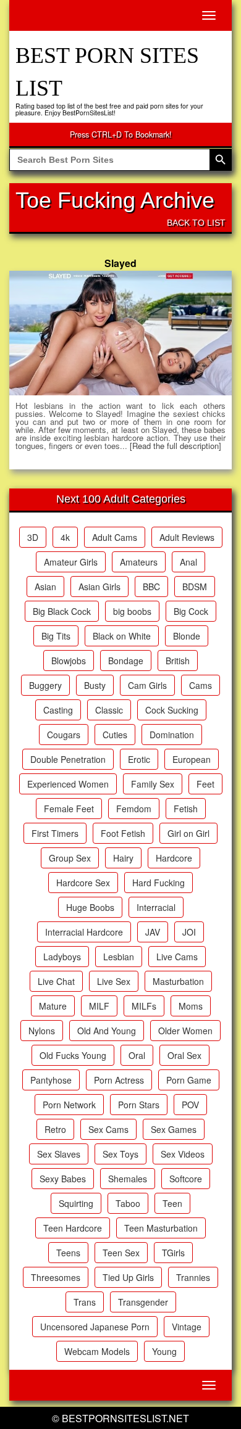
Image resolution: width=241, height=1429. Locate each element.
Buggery (45, 685)
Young (164, 1351)
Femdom (133, 808)
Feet (205, 784)
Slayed (120, 263)
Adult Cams (114, 537)
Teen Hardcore (72, 1228)
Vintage (186, 1326)
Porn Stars (138, 1104)
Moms (191, 1006)
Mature (53, 1006)
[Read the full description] (175, 445)
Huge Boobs (90, 907)
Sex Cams (108, 1129)
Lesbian (118, 956)
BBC (151, 586)
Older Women (185, 1030)
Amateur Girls (71, 562)
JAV (152, 932)
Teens (68, 1252)
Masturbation (178, 981)
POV (190, 1104)
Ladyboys (62, 956)
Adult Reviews (186, 537)
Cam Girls (147, 685)
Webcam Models (97, 1351)
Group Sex (70, 858)
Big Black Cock (62, 611)
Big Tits (55, 636)
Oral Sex (184, 1055)
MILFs (144, 1006)
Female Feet (69, 808)
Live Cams (177, 956)
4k (65, 537)
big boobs (132, 611)
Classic (109, 710)
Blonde (186, 636)
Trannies (193, 1277)
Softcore (185, 1178)
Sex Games (174, 1129)
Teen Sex (121, 1252)
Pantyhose (51, 1080)
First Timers (55, 833)
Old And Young (106, 1030)
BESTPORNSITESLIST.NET (125, 1418)
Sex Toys (120, 1154)
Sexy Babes (63, 1178)
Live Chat (56, 981)
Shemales (127, 1178)
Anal (188, 562)
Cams (200, 685)
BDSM (194, 586)
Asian (45, 586)
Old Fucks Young (73, 1055)
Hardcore (174, 858)
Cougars (63, 734)
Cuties (115, 734)
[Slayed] (120, 333)
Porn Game (188, 1080)
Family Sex (152, 784)
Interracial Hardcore (84, 932)
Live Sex (113, 981)
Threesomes (55, 1277)
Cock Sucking (171, 710)
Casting (58, 710)
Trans (85, 1302)
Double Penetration (68, 759)
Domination (172, 734)
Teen (172, 1203)
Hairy (123, 858)
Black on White (122, 636)
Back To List (196, 223)
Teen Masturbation (161, 1228)
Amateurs (139, 562)
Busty (95, 685)
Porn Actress (119, 1080)
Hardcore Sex (83, 882)
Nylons (41, 1030)
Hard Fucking (158, 882)
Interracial (156, 907)
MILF (99, 1006)
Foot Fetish (123, 833)
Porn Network (69, 1104)
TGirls (173, 1252)
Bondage (125, 660)
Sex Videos (183, 1154)
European (191, 759)
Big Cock (191, 611)
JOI (189, 932)
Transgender (143, 1302)
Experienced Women (68, 784)
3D (32, 537)
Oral (137, 1055)
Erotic (139, 759)
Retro (55, 1129)
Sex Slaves (58, 1154)
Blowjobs (68, 660)
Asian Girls (99, 586)
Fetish (186, 808)
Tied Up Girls (128, 1277)
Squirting (76, 1203)
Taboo (128, 1203)
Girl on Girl (188, 833)
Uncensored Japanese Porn (95, 1326)
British (178, 660)
